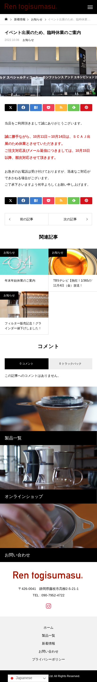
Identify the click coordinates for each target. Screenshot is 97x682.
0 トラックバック (70, 363)
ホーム (48, 627)
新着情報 (48, 643)
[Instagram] (48, 605)
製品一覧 (48, 635)
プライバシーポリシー (48, 659)
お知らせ (28, 40)
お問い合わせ (48, 651)
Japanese (23, 678)
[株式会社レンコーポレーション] (31, 7)
